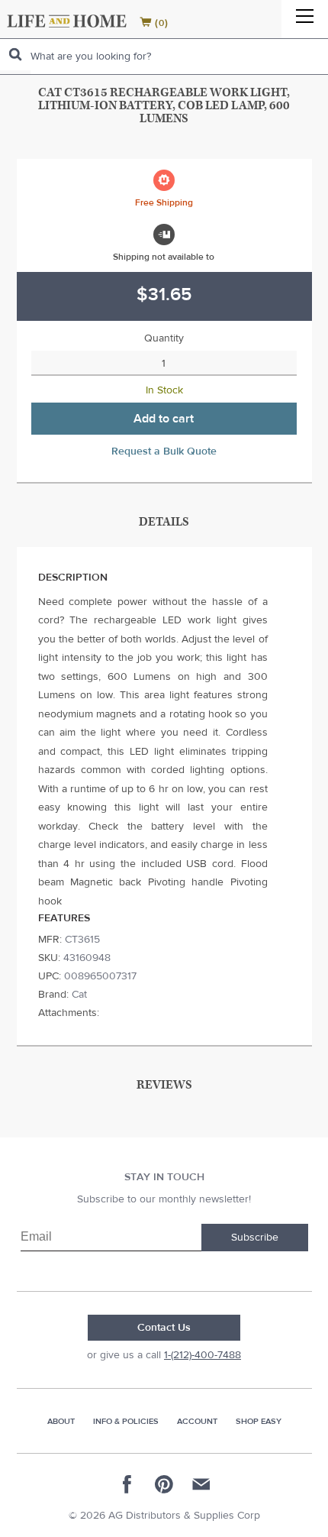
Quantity (164, 338)
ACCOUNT (197, 1421)
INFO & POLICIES (126, 1421)
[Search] (15, 54)
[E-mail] (200, 1484)
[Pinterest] (164, 1484)
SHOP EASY (258, 1421)
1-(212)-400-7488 (202, 1355)
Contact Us (164, 1328)
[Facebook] (127, 1484)
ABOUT (61, 1421)
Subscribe (254, 1237)
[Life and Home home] (66, 21)
